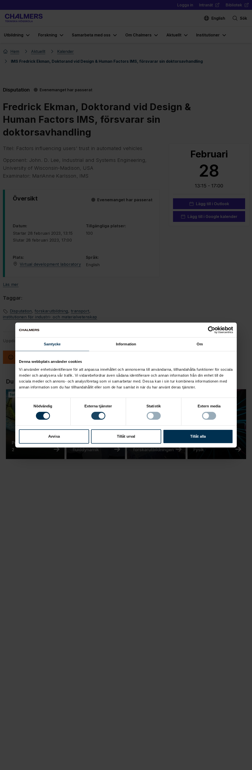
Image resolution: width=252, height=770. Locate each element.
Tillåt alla (198, 436)
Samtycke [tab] (52, 344)
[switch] (98, 416)
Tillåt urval (126, 436)
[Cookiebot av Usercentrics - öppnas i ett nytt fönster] (211, 330)
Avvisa (54, 436)
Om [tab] (200, 344)
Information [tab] (126, 344)
